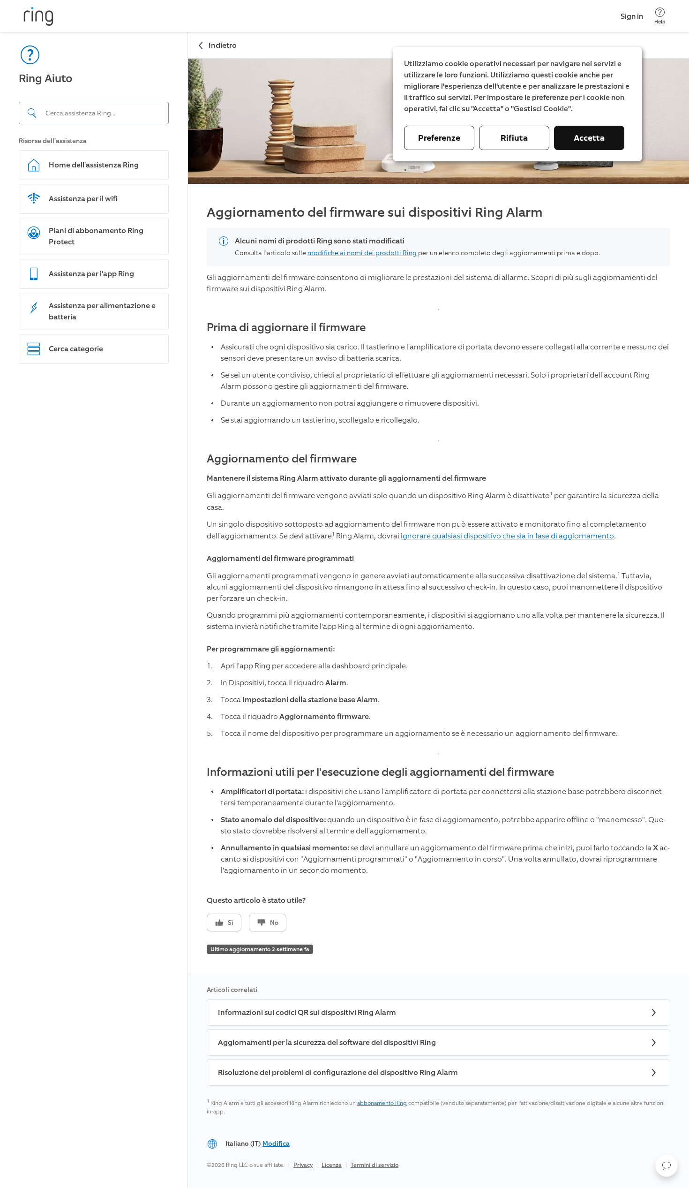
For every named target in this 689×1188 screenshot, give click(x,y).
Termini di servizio (374, 1165)
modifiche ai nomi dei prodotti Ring (362, 253)
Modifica (276, 1143)
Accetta (589, 138)
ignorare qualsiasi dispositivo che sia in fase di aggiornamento (507, 536)
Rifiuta (514, 138)
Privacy (303, 1165)
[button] (666, 1165)
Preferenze (439, 138)
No (274, 923)
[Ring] (38, 16)
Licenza (332, 1165)
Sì (230, 923)
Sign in (632, 16)
